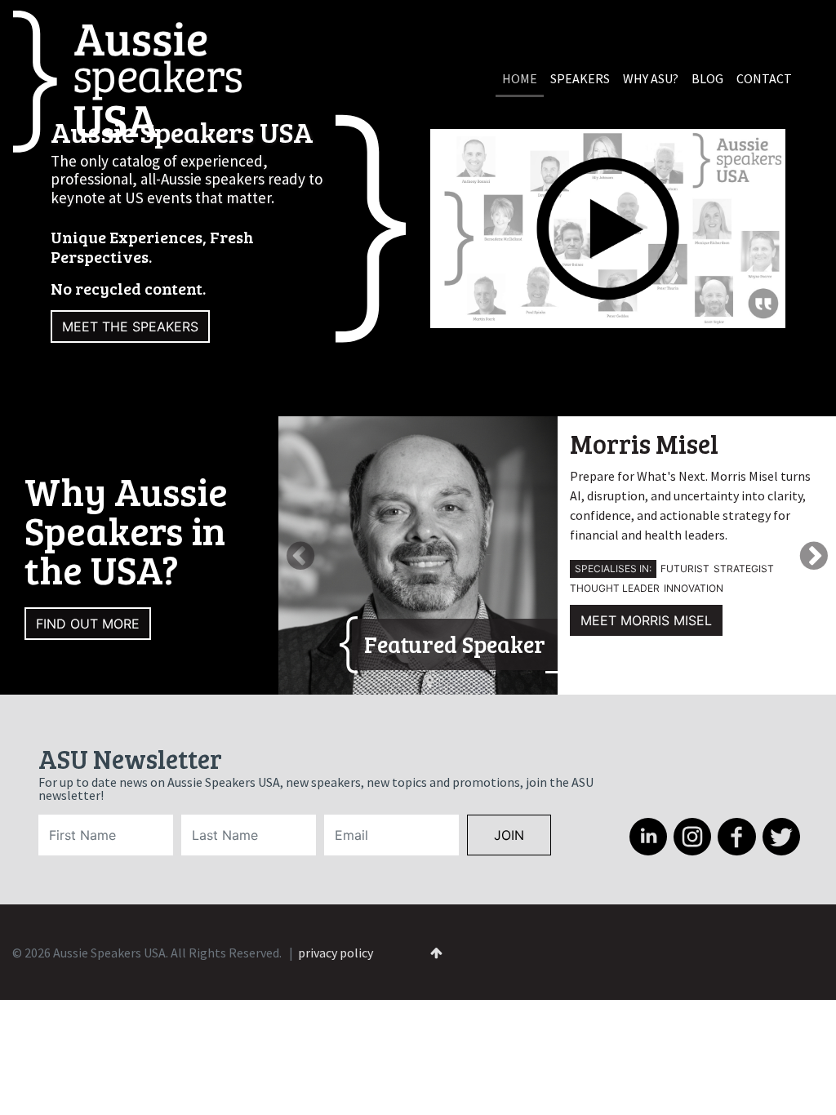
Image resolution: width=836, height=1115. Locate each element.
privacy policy (335, 952)
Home (519, 78)
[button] (328, 555)
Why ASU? (650, 78)
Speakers (580, 78)
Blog (707, 78)
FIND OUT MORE (88, 623)
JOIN (509, 835)
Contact (764, 78)
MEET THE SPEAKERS (130, 326)
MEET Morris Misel (646, 620)
